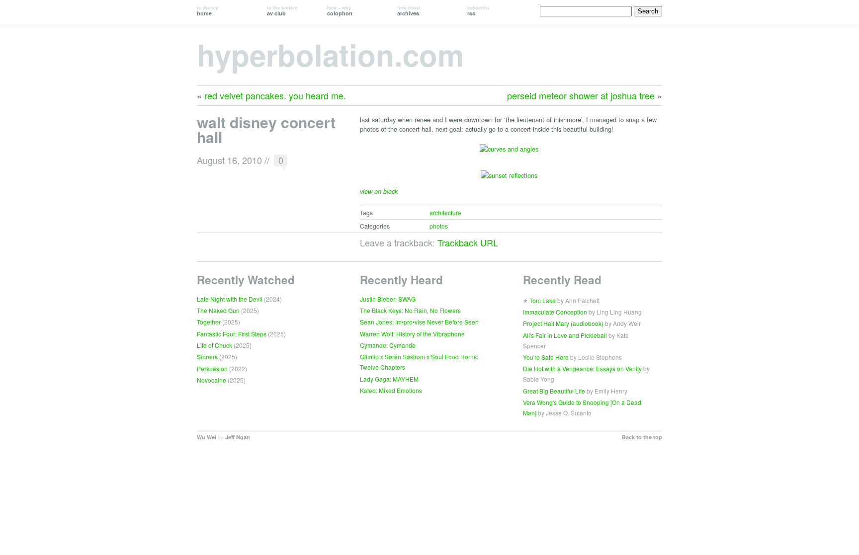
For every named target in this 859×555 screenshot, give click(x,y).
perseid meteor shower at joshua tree (581, 95)
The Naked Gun (218, 310)
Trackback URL (467, 242)
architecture (445, 212)
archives (409, 10)
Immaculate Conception (555, 312)
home (208, 10)
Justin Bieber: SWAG (388, 299)
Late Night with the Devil (229, 299)
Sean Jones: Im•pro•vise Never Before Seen (419, 321)
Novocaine (211, 380)
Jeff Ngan (237, 437)
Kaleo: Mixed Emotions (391, 390)
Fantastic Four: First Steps (231, 333)
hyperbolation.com (330, 54)
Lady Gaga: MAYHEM (389, 379)
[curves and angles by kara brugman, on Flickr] (509, 153)
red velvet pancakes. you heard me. (275, 95)
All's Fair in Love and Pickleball (565, 335)
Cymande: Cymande (388, 345)
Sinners (207, 356)
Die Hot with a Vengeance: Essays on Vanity (582, 368)
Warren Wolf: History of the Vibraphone (412, 333)
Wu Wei (206, 437)
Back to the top (642, 437)
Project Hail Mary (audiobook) (563, 323)
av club (282, 10)
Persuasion (212, 368)
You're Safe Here (546, 357)
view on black (379, 191)
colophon (339, 10)
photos (439, 226)
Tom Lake (542, 300)
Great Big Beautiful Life (554, 391)
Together (209, 321)
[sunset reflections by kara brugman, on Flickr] (509, 180)
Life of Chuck (214, 345)
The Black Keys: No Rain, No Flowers (410, 310)
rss (478, 10)
